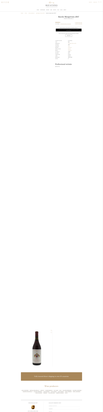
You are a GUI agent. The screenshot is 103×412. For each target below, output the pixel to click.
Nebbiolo (70, 50)
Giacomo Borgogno (67, 390)
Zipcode (50, 410)
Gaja (60, 390)
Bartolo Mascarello (34, 390)
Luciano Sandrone (38, 391)
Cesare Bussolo (48, 390)
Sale (58, 9)
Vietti (66, 392)
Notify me (68, 35)
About (65, 9)
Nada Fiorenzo (68, 391)
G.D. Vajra (56, 390)
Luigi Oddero (61, 391)
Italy (69, 46)
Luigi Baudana (46, 391)
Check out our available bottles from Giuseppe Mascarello (69, 30)
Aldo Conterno (25, 390)
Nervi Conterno (76, 391)
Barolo (69, 48)
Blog (61, 9)
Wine (38, 9)
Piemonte (70, 47)
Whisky (47, 9)
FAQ (4, 2)
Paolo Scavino (38, 392)
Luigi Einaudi (54, 391)
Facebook (6, 2)
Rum (51, 9)
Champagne (42, 9)
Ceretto (42, 390)
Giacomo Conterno (77, 390)
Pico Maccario (51, 392)
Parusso (45, 392)
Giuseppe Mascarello (68, 18)
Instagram (8, 2)
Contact (2, 2)
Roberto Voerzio (60, 392)
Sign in (90, 2)
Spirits (54, 9)
